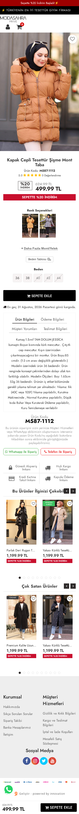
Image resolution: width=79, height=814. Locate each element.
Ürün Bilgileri (24, 319)
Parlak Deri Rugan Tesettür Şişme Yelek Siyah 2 (21, 550)
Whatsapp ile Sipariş (23, 451)
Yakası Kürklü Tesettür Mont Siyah (57, 645)
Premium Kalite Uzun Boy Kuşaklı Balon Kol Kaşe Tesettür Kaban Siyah (21, 645)
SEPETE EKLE (41, 295)
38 (28, 278)
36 (17, 278)
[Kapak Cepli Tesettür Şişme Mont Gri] (48, 226)
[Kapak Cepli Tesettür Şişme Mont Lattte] (30, 226)
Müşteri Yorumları (24, 328)
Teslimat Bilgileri (55, 328)
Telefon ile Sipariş (60, 451)
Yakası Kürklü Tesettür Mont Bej (57, 550)
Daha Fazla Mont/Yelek (41, 248)
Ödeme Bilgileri (52, 319)
